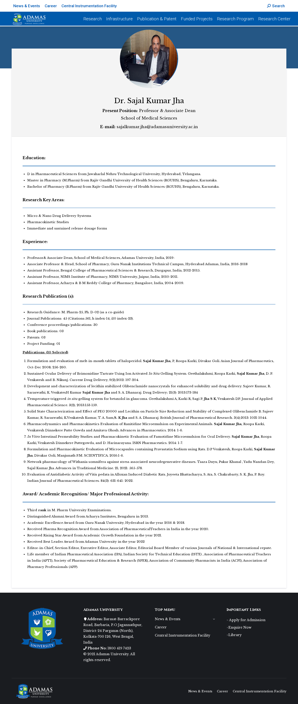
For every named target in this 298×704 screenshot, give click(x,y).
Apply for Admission (246, 620)
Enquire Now (239, 627)
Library (235, 635)
